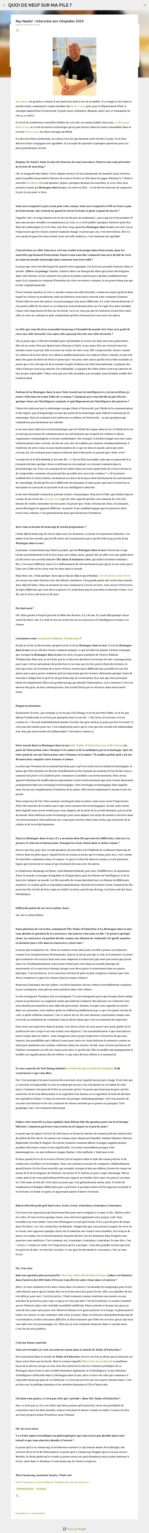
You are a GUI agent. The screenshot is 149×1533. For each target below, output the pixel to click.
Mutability (32, 182)
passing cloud (51, 499)
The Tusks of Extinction (86, 745)
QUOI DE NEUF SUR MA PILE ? (40, 5)
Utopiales (41, 1489)
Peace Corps (78, 106)
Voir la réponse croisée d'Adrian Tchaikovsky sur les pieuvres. (52, 1482)
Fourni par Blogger (76, 1529)
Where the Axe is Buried (97, 1361)
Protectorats (31, 131)
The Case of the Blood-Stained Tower (83, 1275)
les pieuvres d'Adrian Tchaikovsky (58, 638)
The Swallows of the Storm (115, 575)
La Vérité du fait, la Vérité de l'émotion (89, 1068)
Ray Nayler (22, 101)
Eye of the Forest (112, 745)
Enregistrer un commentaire (30, 1513)
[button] (17, 31)
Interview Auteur (25, 1489)
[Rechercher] (145, 5)
